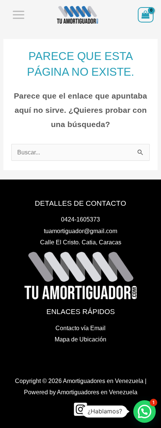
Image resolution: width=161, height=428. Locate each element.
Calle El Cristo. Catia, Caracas (80, 242)
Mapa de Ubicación (80, 339)
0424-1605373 (80, 219)
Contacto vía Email (80, 328)
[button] (144, 411)
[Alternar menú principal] (18, 15)
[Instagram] (80, 409)
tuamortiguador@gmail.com (80, 230)
